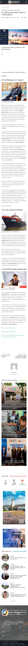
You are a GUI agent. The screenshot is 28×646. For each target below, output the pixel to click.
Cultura (14, 404)
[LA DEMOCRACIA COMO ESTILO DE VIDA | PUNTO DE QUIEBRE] (14, 424)
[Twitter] (3, 636)
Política (12, 583)
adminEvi (7, 17)
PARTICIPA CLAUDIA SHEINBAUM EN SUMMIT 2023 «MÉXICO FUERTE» (21, 356)
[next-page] (5, 469)
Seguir (14, 479)
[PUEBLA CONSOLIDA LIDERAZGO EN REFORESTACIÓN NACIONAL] (5, 585)
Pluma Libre (10, 10)
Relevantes (17, 10)
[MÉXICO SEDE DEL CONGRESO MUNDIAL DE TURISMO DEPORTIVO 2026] (14, 452)
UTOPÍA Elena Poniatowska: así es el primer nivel (14, 407)
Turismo (14, 458)
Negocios (12, 593)
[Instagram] (3, 631)
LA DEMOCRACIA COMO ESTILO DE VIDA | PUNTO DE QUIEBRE (17, 568)
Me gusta (6, 479)
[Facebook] (3, 627)
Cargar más (13, 601)
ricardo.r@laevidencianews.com (13, 622)
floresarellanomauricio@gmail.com (8, 331)
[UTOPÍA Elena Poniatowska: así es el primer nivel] (14, 396)
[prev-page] (2, 469)
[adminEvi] (2, 17)
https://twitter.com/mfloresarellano (8, 327)
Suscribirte (22, 479)
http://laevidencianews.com (14, 374)
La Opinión (7, 7)
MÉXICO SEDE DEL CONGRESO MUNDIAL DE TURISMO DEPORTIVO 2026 (14, 462)
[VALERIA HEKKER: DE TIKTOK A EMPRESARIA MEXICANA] (5, 595)
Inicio (2, 7)
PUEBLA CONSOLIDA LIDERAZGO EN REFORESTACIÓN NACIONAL (17, 586)
